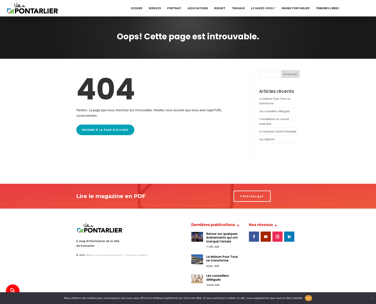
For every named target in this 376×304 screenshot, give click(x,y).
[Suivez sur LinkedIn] (289, 237)
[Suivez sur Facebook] (254, 237)
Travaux (238, 8)
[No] (371, 298)
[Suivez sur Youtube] (266, 237)
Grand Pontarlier (295, 8)
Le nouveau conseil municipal (277, 131)
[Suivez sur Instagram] (277, 237)
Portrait (174, 8)
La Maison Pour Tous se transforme (222, 259)
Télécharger (252, 196)
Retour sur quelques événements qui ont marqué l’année (222, 237)
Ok (308, 297)
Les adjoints (267, 139)
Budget (219, 8)
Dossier (136, 8)
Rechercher (290, 74)
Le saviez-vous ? (263, 8)
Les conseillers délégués (274, 111)
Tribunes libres (327, 8)
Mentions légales (137, 254)
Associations (198, 8)
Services (155, 8)
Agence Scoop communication (104, 254)
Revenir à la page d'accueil (105, 130)
